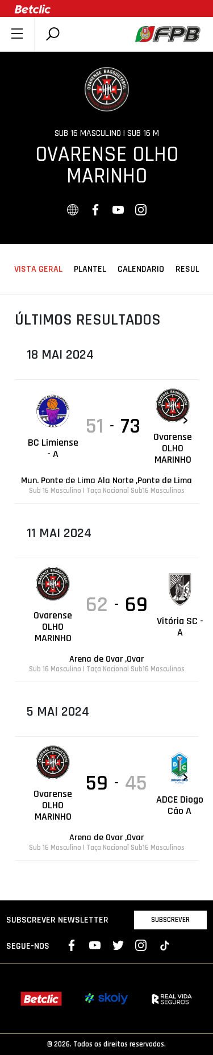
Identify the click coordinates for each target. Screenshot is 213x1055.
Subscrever (170, 919)
